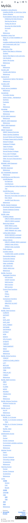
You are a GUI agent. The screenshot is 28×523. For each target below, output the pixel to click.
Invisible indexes (8, 251)
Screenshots (7, 445)
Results (7, 488)
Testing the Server (10, 23)
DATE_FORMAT (7, 325)
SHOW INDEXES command (13, 235)
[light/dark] (23, 2)
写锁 (6, 499)
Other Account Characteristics (12, 158)
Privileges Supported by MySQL (13, 139)
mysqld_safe (5, 70)
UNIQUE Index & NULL (12, 244)
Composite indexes (9, 258)
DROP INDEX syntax (11, 225)
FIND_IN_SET (7, 372)
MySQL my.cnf (5, 408)
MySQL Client (7, 429)
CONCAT (6, 358)
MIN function (9, 287)
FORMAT (5, 375)
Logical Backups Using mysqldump (15, 186)
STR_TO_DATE (7, 339)
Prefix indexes (7, 249)
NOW (4, 334)
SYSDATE (6, 341)
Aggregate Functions (9, 275)
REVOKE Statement (7, 168)
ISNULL (7, 306)
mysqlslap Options (8, 111)
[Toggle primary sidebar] (2, 2)
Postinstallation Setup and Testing (13, 16)
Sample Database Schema (11, 209)
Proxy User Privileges (9, 154)
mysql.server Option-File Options (13, 79)
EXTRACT (6, 332)
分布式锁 (5, 492)
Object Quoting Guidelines (11, 134)
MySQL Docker (6, 415)
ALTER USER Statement (8, 116)
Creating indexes (8, 216)
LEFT (4, 363)
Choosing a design (8, 459)
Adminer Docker (6, 450)
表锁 (4, 502)
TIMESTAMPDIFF (8, 346)
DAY (4, 317)
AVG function (9, 277)
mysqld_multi (5, 84)
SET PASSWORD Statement (9, 172)
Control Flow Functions (10, 289)
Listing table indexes (9, 233)
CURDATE (6, 313)
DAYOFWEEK (7, 329)
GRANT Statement (6, 130)
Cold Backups (9, 184)
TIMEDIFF (6, 344)
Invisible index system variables (14, 254)
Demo (5, 436)
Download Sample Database (11, 207)
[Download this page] (17, 2)
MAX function (9, 284)
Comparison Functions (10, 299)
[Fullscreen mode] (20, 2)
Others (5, 396)
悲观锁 (5, 490)
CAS (6, 485)
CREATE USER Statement (9, 121)
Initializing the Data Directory (14, 19)
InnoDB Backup (7, 179)
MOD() (5, 389)
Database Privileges (9, 144)
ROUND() (6, 391)
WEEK (5, 349)
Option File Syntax (8, 60)
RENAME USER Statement (9, 163)
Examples (6, 102)
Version (7, 483)
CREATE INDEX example (12, 221)
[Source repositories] (15, 2)
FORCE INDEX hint (8, 268)
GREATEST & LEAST (11, 303)
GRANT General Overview (11, 132)
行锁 (4, 495)
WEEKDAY (6, 351)
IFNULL (7, 294)
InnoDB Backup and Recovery (10, 177)
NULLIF (7, 296)
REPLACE (6, 365)
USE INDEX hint (8, 266)
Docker (5, 438)
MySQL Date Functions (8, 310)
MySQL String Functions (8, 356)
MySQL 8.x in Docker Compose (12, 424)
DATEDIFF (6, 315)
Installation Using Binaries (9, 10)
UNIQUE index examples (12, 247)
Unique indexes (7, 240)
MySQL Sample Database (9, 205)
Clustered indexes (8, 261)
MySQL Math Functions (8, 380)
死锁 (4, 504)
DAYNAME (6, 327)
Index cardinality (8, 263)
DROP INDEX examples (12, 228)
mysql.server (5, 77)
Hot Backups (9, 181)
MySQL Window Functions (9, 401)
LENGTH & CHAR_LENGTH (11, 360)
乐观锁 (5, 481)
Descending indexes (9, 256)
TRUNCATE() (7, 394)
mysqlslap (4, 109)
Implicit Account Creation (11, 156)
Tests (6, 422)
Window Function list (9, 403)
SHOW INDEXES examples (13, 237)
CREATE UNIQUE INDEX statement (15, 242)
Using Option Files (6, 49)
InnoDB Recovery (8, 191)
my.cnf (5, 410)
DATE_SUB (6, 322)
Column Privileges (8, 149)
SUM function (9, 282)
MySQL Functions (6, 273)
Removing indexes (8, 223)
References (6, 33)
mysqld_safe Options (9, 72)
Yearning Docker (6, 467)
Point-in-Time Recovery (12, 193)
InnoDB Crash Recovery (12, 200)
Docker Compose (8, 440)
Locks (3, 478)
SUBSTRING (6, 368)
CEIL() (5, 384)
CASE (6, 291)
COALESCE (8, 301)
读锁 (6, 497)
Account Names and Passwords (13, 137)
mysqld (3, 65)
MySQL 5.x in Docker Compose (12, 420)
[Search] (26, 2)
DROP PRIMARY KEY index (13, 230)
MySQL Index (5, 214)
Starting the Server (11, 21)
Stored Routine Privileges (11, 151)
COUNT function (10, 280)
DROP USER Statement (8, 125)
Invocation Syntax (8, 95)
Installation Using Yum (8, 35)
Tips (6, 30)
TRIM (4, 370)
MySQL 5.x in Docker (9, 417)
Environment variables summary (13, 443)
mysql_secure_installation (9, 88)
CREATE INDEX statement (13, 218)
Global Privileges (8, 142)
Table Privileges (8, 146)
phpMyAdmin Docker (7, 433)
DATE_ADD (6, 320)
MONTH (5, 337)
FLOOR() (5, 387)
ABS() (4, 382)
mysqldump (4, 93)
